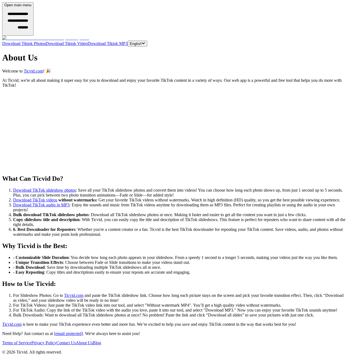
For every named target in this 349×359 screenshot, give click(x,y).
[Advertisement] (174, 131)
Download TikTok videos (35, 200)
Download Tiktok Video (67, 43)
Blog (97, 342)
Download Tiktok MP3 (108, 43)
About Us (84, 342)
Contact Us (66, 342)
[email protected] (68, 333)
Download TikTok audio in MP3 (41, 205)
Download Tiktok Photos (24, 43)
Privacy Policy (43, 342)
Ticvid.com (33, 71)
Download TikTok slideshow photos (44, 190)
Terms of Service (16, 342)
